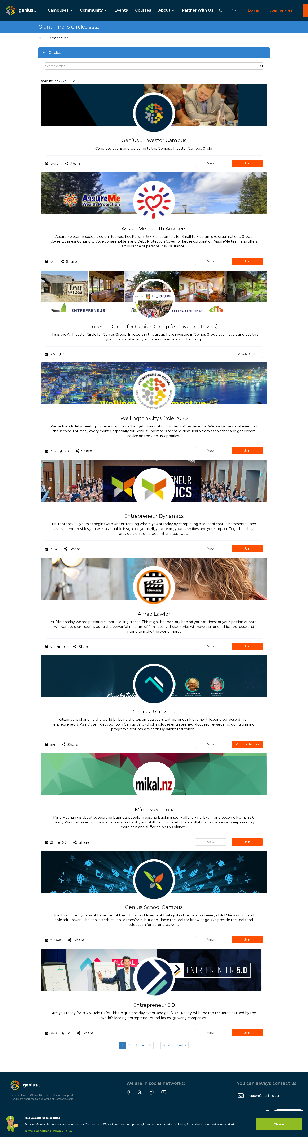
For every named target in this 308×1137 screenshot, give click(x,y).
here (71, 1099)
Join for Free (281, 10)
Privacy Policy (62, 1130)
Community (92, 10)
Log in (253, 10)
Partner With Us (197, 10)
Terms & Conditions (37, 1130)
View (210, 163)
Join (247, 163)
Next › (167, 1045)
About (164, 10)
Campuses (59, 10)
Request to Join (247, 744)
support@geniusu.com (264, 1096)
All (40, 38)
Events (121, 10)
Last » (181, 1045)
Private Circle (247, 354)
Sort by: (47, 81)
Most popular (58, 38)
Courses (143, 10)
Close (278, 1124)
